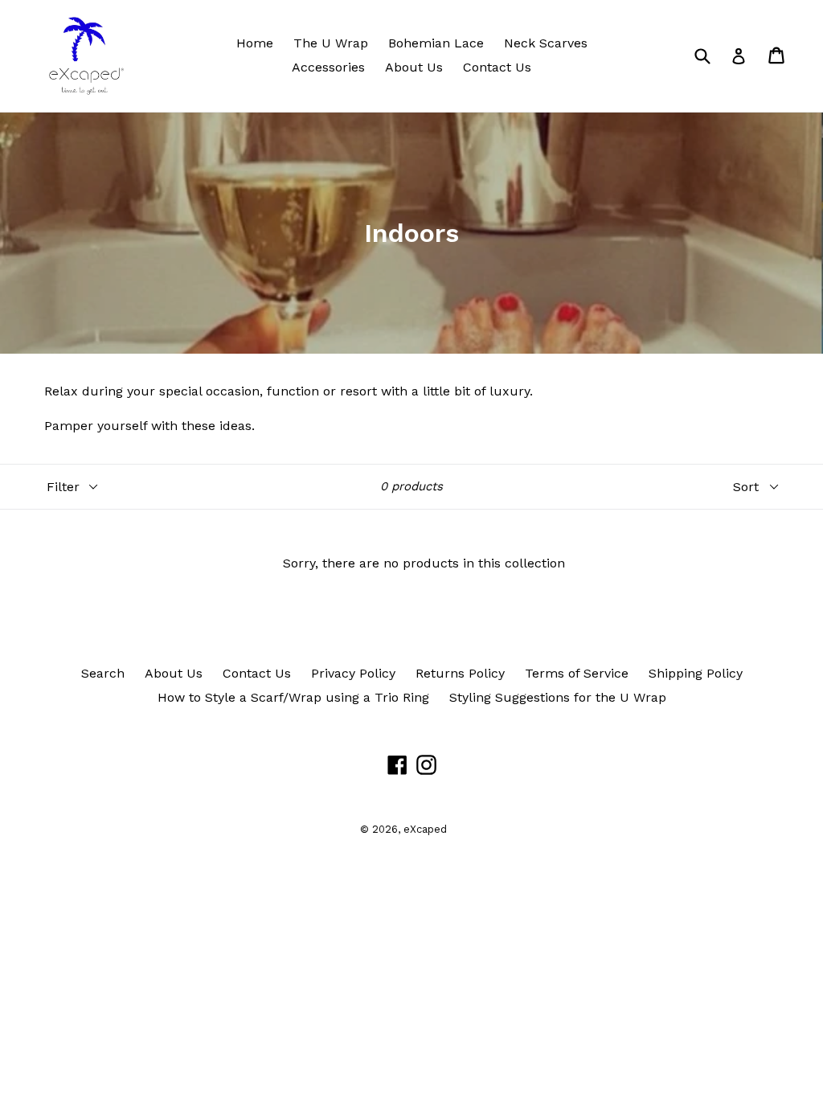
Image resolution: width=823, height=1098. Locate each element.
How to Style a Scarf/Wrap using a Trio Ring (293, 697)
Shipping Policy (696, 673)
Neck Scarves (546, 43)
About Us (414, 67)
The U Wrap (330, 43)
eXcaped (425, 829)
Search (103, 673)
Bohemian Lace (436, 43)
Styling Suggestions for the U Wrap (557, 697)
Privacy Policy (353, 673)
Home (254, 43)
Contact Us (497, 67)
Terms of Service (577, 673)
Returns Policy (460, 673)
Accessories (328, 67)
